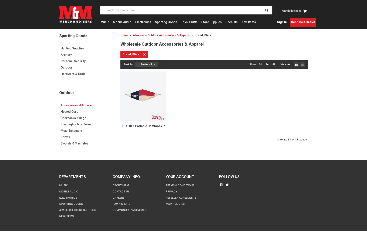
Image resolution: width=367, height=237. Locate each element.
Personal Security (73, 61)
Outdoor (66, 67)
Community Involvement (130, 210)
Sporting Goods (166, 22)
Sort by (128, 64)
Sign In (282, 22)
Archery (66, 54)
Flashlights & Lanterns (76, 124)
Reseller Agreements (181, 197)
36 (267, 64)
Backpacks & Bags (73, 118)
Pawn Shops (121, 203)
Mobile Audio (122, 22)
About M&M (121, 185)
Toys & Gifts (189, 22)
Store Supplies (211, 22)
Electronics (143, 22)
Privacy (171, 191)
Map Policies (175, 203)
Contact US (121, 191)
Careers (118, 197)
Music (105, 22)
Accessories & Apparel (77, 105)
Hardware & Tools (73, 74)
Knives (65, 137)
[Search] (266, 10)
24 (260, 64)
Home (124, 35)
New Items (248, 22)
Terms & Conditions (180, 185)
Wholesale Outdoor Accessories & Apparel (161, 35)
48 (273, 64)
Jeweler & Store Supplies (77, 210)
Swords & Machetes (74, 143)
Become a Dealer (303, 22)
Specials (232, 22)
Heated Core (69, 111)
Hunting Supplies (72, 48)
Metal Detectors (72, 130)
